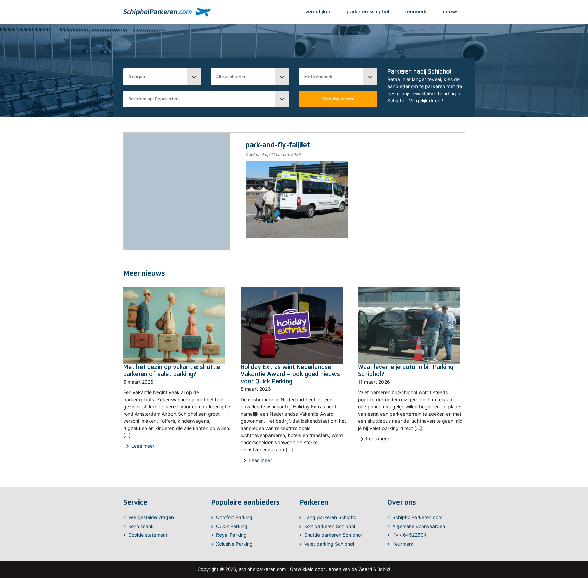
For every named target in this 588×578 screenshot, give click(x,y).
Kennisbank (141, 526)
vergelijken (318, 11)
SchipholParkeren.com (417, 517)
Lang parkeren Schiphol (330, 517)
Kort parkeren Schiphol (329, 526)
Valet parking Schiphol (329, 544)
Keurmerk (402, 544)
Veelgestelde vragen (151, 517)
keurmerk (415, 11)
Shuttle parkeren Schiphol (333, 535)
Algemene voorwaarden (418, 526)
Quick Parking (231, 526)
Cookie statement (147, 535)
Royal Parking (231, 535)
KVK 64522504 (409, 535)
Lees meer (138, 446)
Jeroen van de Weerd (349, 569)
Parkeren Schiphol (368, 11)
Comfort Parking (234, 517)
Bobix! (383, 569)
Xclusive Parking (234, 544)
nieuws (449, 11)
